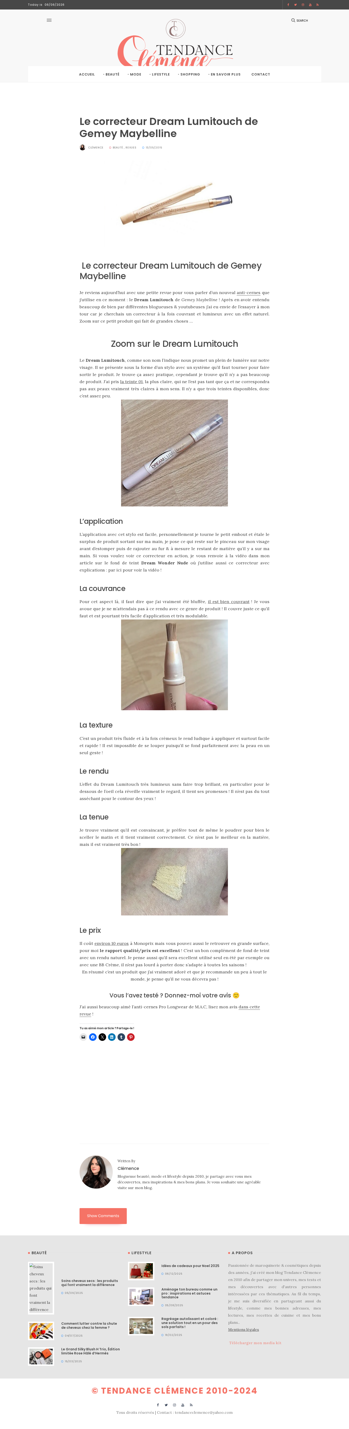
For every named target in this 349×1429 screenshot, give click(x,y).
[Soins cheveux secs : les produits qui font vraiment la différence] (41, 1287)
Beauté (112, 74)
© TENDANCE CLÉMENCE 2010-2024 (175, 1390)
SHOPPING (190, 74)
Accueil (87, 74)
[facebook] (288, 5)
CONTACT (260, 74)
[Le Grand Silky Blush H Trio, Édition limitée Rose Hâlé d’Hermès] (41, 1356)
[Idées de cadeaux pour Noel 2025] (141, 1270)
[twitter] (295, 5)
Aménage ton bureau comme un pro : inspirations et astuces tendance (189, 1293)
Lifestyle (161, 74)
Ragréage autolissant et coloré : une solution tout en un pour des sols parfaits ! (189, 1322)
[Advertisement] (174, 1081)
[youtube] (310, 5)
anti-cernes (248, 292)
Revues (131, 147)
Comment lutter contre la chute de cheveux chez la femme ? (89, 1325)
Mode (135, 74)
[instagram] (303, 5)
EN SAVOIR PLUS (226, 74)
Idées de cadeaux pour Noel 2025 (190, 1265)
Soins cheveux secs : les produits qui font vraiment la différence (89, 1282)
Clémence (96, 147)
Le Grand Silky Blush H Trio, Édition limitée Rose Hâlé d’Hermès (90, 1351)
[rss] (317, 5)
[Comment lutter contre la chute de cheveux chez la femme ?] (41, 1330)
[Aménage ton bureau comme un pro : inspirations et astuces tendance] (141, 1296)
